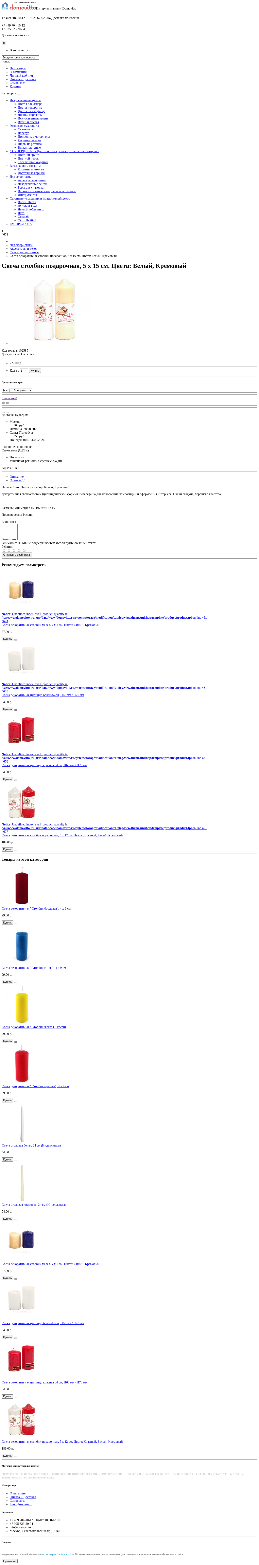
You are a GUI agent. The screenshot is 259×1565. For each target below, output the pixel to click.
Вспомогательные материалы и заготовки (47, 191)
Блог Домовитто (21, 1504)
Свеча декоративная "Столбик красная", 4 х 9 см (35, 1086)
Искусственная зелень (33, 118)
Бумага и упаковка (31, 187)
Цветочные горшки (31, 173)
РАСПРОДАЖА (21, 224)
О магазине (17, 1493)
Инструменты (27, 195)
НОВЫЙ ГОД (27, 205)
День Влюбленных (31, 209)
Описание (17, 476)
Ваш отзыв (9, 539)
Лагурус (23, 133)
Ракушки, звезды (29, 140)
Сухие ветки (26, 129)
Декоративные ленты (32, 184)
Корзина (15, 86)
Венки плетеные (29, 147)
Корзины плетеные (31, 169)
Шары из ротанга (30, 144)
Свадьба (23, 216)
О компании (18, 72)
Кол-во (14, 370)
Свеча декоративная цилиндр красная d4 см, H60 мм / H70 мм (44, 765)
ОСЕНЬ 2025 (27, 220)
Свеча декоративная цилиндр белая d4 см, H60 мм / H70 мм (43, 695)
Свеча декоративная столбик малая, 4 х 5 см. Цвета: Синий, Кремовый (51, 625)
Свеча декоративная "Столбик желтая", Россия (34, 1027)
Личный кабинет (21, 75)
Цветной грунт (28, 154)
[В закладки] (7, 403)
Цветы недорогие (30, 107)
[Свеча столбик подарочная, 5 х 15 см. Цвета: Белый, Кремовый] (55, 343)
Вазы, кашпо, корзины (25, 165)
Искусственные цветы (25, 100)
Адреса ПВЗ (10, 467)
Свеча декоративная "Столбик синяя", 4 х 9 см (34, 967)
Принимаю (9, 1561)
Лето (21, 213)
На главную (18, 68)
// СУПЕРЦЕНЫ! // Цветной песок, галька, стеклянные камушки (54, 151)
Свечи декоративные (24, 252)
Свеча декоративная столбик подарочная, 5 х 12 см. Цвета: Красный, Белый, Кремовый (62, 835)
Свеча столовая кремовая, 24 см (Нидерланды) (34, 1204)
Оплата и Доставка (23, 79)
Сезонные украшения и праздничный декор (40, 198)
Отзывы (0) (17, 480)
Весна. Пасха (27, 202)
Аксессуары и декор (32, 180)
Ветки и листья (28, 122)
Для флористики (21, 176)
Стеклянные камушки (33, 162)
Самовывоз (17, 83)
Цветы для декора (30, 104)
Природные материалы (34, 136)
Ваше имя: (9, 521)
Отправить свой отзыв (17, 554)
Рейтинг (7, 546)
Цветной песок (28, 158)
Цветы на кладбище (31, 111)
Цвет (5, 390)
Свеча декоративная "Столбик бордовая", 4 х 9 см (36, 908)
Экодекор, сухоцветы (24, 125)
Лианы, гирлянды (30, 114)
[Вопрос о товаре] (3, 403)
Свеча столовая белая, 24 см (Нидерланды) (31, 1145)
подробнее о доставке (17, 446)
